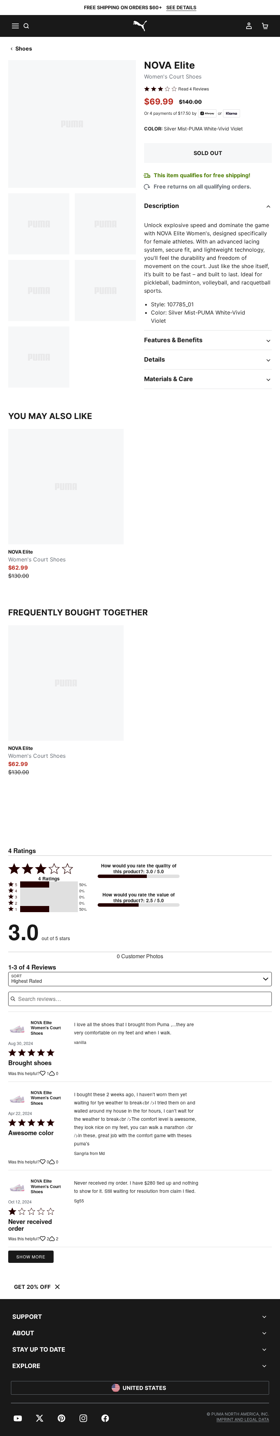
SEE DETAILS (181, 7)
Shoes (23, 48)
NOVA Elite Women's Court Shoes (46, 1028)
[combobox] (140, 979)
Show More (30, 1256)
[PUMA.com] (140, 26)
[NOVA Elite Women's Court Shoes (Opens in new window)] (17, 1030)
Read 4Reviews (193, 89)
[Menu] (15, 26)
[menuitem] (18, 1418)
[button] (49, 884)
